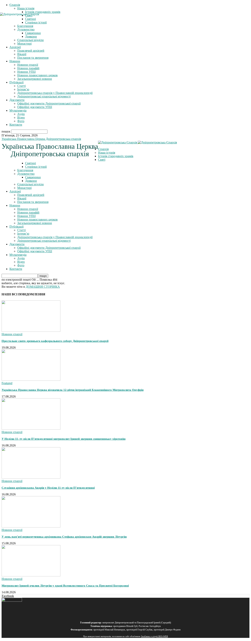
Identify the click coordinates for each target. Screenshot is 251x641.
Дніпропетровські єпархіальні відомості (44, 96)
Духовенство (26, 173)
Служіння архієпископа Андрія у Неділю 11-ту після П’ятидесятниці (48, 487)
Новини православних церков (37, 75)
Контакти (15, 124)
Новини (14, 61)
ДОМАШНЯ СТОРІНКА (43, 286)
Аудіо (21, 114)
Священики (33, 33)
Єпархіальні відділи (30, 40)
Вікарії (21, 54)
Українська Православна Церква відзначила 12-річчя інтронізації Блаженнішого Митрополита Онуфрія (73, 389)
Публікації (16, 82)
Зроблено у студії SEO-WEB (154, 636)
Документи (17, 100)
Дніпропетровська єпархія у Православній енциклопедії (55, 93)
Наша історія (25, 8)
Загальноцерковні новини (34, 78)
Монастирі (24, 43)
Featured (7, 383)
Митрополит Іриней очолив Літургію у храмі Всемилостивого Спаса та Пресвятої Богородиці (65, 585)
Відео (21, 117)
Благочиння (25, 170)
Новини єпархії (27, 64)
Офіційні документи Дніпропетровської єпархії (49, 103)
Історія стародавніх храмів (42, 12)
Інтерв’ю (23, 89)
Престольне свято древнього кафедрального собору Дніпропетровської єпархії (55, 341)
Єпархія (14, 4)
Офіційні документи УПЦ (34, 107)
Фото (20, 121)
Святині (30, 163)
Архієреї (15, 47)
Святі (101, 159)
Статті (21, 85)
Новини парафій (28, 68)
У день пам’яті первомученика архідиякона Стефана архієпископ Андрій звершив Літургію (64, 536)
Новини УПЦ (26, 71)
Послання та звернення (32, 57)
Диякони (31, 36)
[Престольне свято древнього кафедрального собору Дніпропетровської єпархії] (31, 330)
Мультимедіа (17, 110)
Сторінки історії (36, 166)
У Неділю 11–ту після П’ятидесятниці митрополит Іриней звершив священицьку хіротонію (64, 438)
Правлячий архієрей (30, 50)
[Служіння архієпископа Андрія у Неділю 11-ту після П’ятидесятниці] (31, 477)
